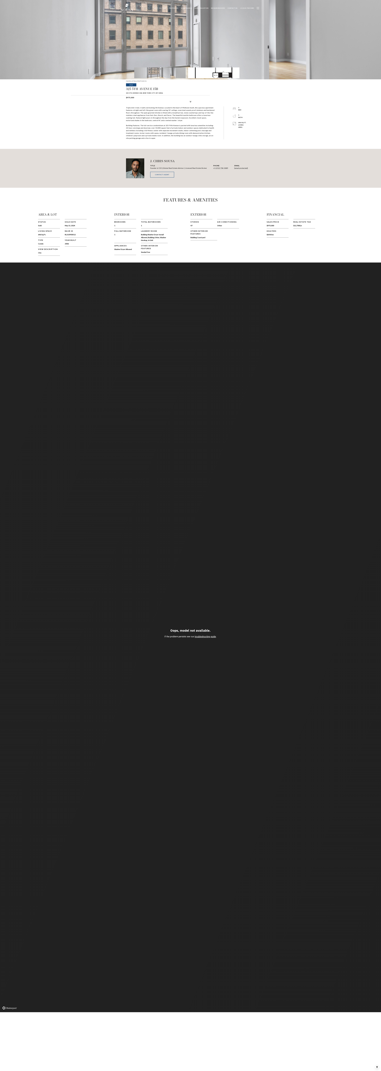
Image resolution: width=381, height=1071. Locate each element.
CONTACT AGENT (162, 174)
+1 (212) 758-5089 (220, 168)
